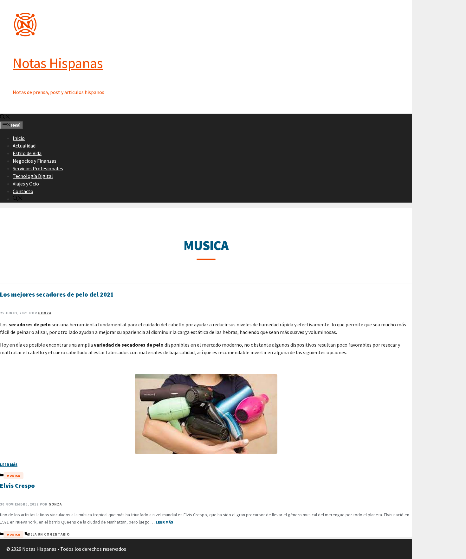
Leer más (8, 464)
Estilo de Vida (27, 153)
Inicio (19, 138)
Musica (13, 476)
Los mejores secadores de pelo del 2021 (57, 294)
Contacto (23, 191)
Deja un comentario (49, 534)
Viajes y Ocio (26, 183)
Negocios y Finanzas (34, 161)
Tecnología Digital (33, 176)
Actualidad (24, 145)
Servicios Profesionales (38, 168)
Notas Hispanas (58, 63)
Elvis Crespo (17, 485)
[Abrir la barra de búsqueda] (5, 117)
